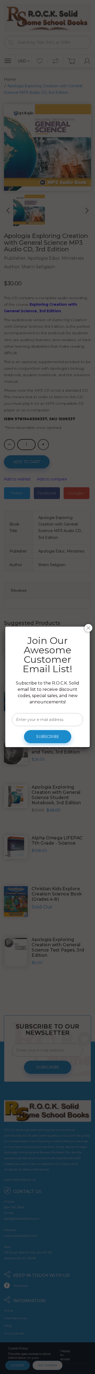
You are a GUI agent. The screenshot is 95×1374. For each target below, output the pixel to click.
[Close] (88, 628)
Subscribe (47, 736)
